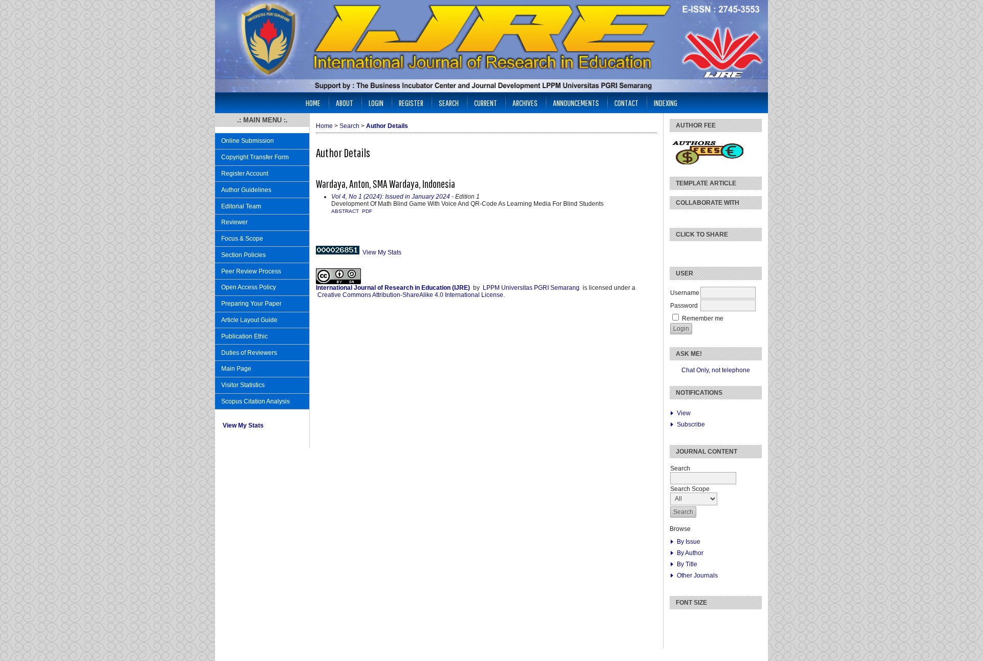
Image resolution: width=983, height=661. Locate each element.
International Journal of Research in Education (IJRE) (393, 287)
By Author (690, 553)
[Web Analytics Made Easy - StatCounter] (337, 252)
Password (684, 305)
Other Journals (697, 575)
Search (449, 103)
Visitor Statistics (243, 385)
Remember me (702, 318)
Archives (525, 103)
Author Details (387, 126)
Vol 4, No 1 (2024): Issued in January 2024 (390, 196)
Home (313, 103)
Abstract (345, 211)
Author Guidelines (246, 190)
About (344, 103)
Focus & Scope (242, 238)
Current (485, 103)
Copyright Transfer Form (255, 157)
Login (376, 103)
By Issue (688, 541)
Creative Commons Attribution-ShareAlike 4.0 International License (410, 294)
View (684, 413)
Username (684, 292)
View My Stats (243, 425)
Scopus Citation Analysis (255, 401)
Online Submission (247, 140)
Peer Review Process (251, 271)
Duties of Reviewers (249, 352)
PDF (367, 211)
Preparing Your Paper (251, 303)
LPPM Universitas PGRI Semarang (531, 287)
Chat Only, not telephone (715, 370)
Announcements (576, 103)
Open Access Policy (248, 287)
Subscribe (691, 424)
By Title (687, 564)
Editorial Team (241, 206)
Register (411, 103)
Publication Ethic (244, 336)
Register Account (244, 173)
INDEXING (665, 103)
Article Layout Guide (249, 320)
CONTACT (626, 103)
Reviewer (234, 222)
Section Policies (243, 255)
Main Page (236, 368)
